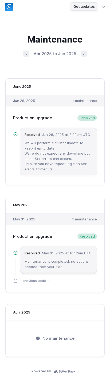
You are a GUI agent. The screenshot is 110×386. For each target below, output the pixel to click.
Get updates (84, 6)
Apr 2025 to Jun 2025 (55, 53)
